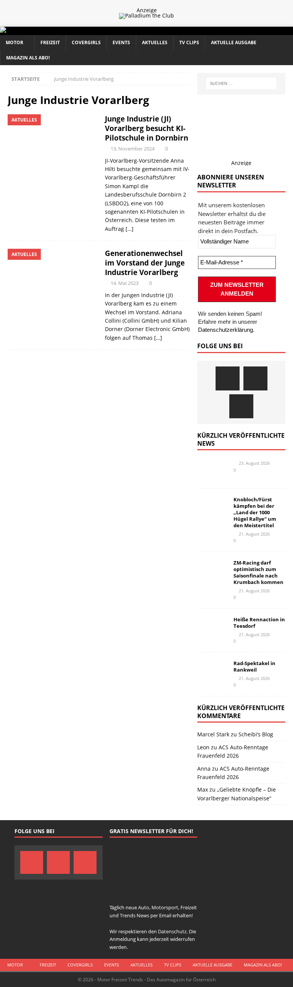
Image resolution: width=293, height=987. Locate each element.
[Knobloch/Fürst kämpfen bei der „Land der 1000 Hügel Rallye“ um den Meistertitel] (212, 507)
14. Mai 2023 (124, 283)
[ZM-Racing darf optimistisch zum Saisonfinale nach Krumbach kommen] (212, 571)
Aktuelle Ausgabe (233, 42)
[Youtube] (241, 406)
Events (121, 42)
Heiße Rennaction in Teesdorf (259, 622)
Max (202, 789)
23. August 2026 (254, 463)
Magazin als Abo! (28, 57)
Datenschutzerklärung (225, 329)
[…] (130, 228)
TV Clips (189, 42)
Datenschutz (172, 931)
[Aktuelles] (52, 147)
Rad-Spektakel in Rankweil (254, 666)
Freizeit (50, 42)
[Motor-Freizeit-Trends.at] (34, 30)
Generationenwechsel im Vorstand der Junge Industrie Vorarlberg (145, 262)
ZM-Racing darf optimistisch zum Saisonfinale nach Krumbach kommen (258, 572)
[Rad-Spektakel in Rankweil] (212, 671)
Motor (14, 42)
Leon (203, 747)
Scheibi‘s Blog (255, 734)
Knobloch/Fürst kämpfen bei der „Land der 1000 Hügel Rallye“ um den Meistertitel (254, 512)
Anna (204, 768)
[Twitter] (255, 378)
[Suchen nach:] (241, 83)
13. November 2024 (133, 148)
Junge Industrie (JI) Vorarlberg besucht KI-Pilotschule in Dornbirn (146, 128)
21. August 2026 (254, 534)
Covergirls (86, 42)
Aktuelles (154, 42)
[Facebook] (228, 378)
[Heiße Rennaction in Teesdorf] (212, 627)
